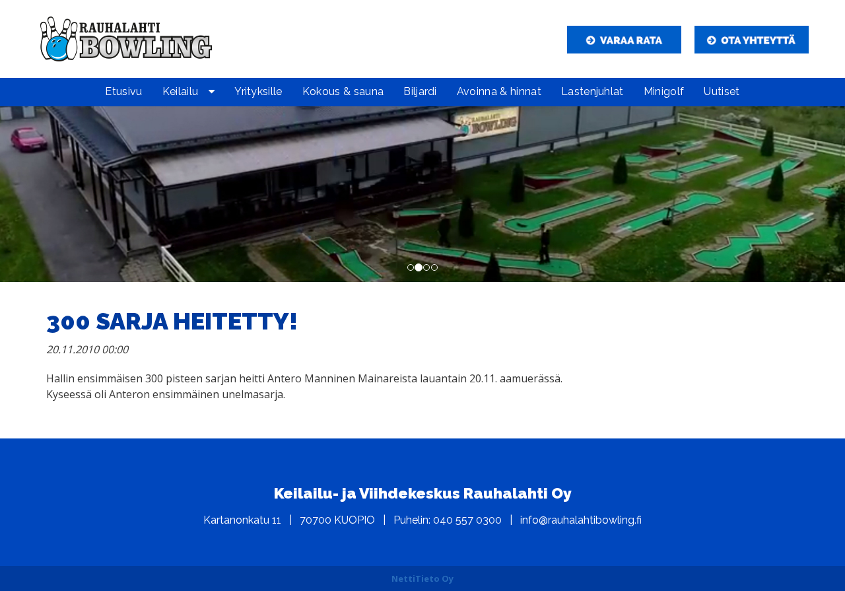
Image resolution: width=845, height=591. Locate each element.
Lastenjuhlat (592, 91)
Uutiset (721, 91)
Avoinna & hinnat (499, 91)
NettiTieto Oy (422, 578)
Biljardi (420, 91)
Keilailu (180, 91)
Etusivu (123, 91)
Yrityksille (258, 91)
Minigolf (664, 91)
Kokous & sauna (343, 91)
